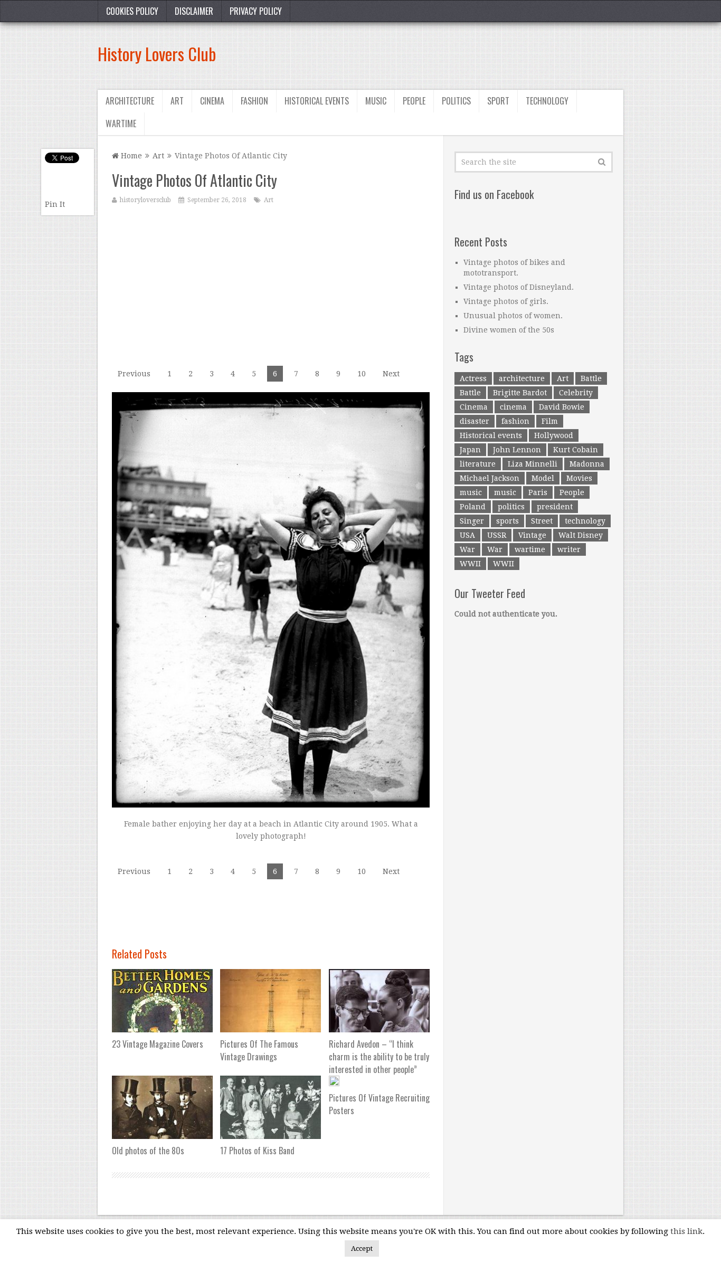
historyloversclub (145, 200)
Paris (537, 492)
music (471, 492)
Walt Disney (580, 535)
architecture (522, 378)
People (414, 100)
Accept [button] (362, 1248)
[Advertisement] (431, 54)
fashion (515, 421)
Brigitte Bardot (520, 392)
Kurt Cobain (575, 449)
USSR (496, 535)
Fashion (254, 100)
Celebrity (576, 392)
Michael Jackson (489, 478)
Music (375, 100)
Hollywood (553, 435)
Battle (591, 378)
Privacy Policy (256, 11)
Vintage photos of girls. (505, 301)
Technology (547, 100)
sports (507, 521)
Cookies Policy (132, 11)
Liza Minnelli (532, 464)
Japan (470, 449)
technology (585, 521)
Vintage (532, 535)
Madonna (587, 464)
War (467, 549)
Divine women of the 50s (508, 330)
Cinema (212, 100)
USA (467, 535)
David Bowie (561, 407)
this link (686, 1231)
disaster (474, 421)
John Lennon (517, 449)
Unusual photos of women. (513, 315)
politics (511, 506)
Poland (473, 506)
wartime (530, 549)
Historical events (316, 100)
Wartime (121, 123)
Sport (498, 100)
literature (478, 464)
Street (542, 521)
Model (543, 478)
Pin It (55, 204)
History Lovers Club (157, 53)
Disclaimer (194, 11)
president (555, 506)
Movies (579, 478)
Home (130, 155)
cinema (513, 407)
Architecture (130, 100)
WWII (470, 563)
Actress (473, 378)
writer (569, 549)
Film (550, 421)
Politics (456, 100)
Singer (472, 521)
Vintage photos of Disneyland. (518, 287)
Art (177, 100)
